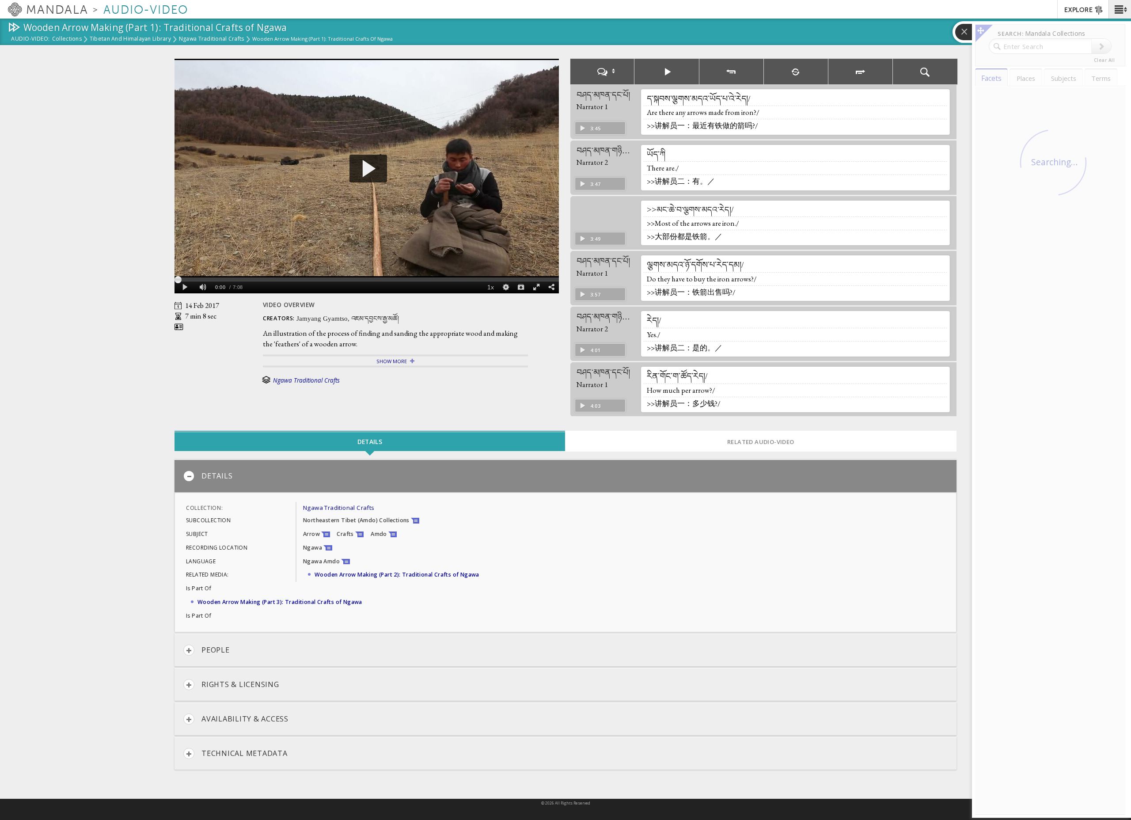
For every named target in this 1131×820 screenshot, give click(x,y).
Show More (391, 361)
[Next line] (860, 71)
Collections (67, 39)
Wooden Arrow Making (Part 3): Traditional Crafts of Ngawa (279, 602)
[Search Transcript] (925, 71)
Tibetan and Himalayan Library (130, 39)
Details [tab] (369, 441)
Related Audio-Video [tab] (760, 442)
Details (216, 476)
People (215, 650)
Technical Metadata (244, 753)
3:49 (595, 238)
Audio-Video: (30, 39)
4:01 (595, 350)
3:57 (595, 294)
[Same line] (796, 71)
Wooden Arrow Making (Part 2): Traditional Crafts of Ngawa (397, 574)
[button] (1119, 9)
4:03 (595, 405)
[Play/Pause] (666, 71)
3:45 (595, 128)
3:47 (595, 184)
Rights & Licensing (240, 684)
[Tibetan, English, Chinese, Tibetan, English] (602, 71)
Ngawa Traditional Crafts (211, 39)
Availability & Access (244, 719)
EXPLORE (1078, 10)
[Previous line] (731, 71)
